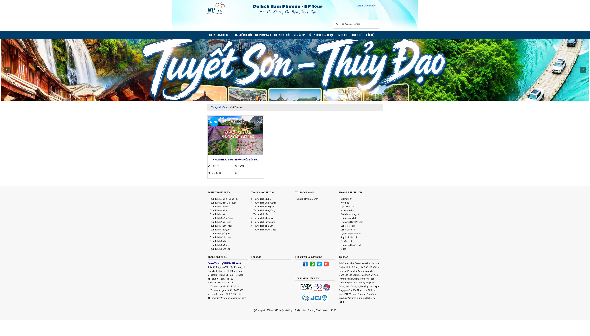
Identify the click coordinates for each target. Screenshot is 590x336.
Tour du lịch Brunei (262, 199)
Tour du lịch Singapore (264, 222)
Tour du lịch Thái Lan (263, 226)
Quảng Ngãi (356, 286)
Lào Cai (352, 275)
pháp (350, 282)
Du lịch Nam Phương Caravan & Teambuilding (218, 8)
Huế (348, 267)
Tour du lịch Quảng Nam (221, 218)
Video (343, 249)
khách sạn (366, 271)
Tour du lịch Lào (260, 214)
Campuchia (348, 263)
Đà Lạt (369, 298)
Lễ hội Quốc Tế (347, 229)
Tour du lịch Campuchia (264, 203)
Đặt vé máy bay (348, 206)
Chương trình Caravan (307, 199)
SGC (334, 310)
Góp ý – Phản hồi (348, 237)
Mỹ (372, 275)
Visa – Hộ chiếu (347, 210)
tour (341, 294)
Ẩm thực (344, 203)
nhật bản (370, 279)
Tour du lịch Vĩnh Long (220, 237)
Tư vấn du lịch (347, 241)
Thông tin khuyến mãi (350, 245)
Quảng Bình (369, 282)
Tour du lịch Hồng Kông (264, 210)
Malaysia (366, 275)
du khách (367, 263)
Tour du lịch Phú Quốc (219, 229)
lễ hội (358, 275)
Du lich (375, 263)
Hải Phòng (349, 271)
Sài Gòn (352, 290)
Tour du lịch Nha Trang (220, 222)
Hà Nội (373, 267)
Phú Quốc (358, 282)
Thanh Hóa (362, 290)
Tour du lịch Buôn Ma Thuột (222, 203)
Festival (342, 267)
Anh (341, 263)
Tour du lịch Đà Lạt (218, 241)
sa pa (376, 286)
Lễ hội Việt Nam (347, 226)
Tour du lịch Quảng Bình (220, 233)
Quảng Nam (344, 286)
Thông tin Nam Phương (351, 222)
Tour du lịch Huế (217, 214)
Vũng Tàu (361, 298)
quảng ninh (367, 286)
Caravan (359, 263)
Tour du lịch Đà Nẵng (219, 245)
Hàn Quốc (364, 267)
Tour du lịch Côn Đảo (219, 206)
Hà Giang (355, 267)
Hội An (357, 271)
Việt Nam (351, 298)
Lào (346, 275)
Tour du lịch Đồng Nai (219, 249)
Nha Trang (360, 279)
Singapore (344, 290)
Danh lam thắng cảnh (350, 214)
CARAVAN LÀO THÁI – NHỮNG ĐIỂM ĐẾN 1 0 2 (235, 159)
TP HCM (347, 294)
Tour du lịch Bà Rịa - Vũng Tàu (223, 199)
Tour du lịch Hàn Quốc (263, 206)
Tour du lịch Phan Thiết (220, 226)
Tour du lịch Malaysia (263, 218)
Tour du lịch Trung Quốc (264, 229)
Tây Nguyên (368, 294)
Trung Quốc (357, 294)
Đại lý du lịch (346, 199)
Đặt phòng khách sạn (350, 233)
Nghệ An (351, 279)
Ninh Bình (343, 282)
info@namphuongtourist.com (231, 298)
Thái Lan (372, 290)
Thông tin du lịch (348, 218)
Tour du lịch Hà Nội (218, 210)
